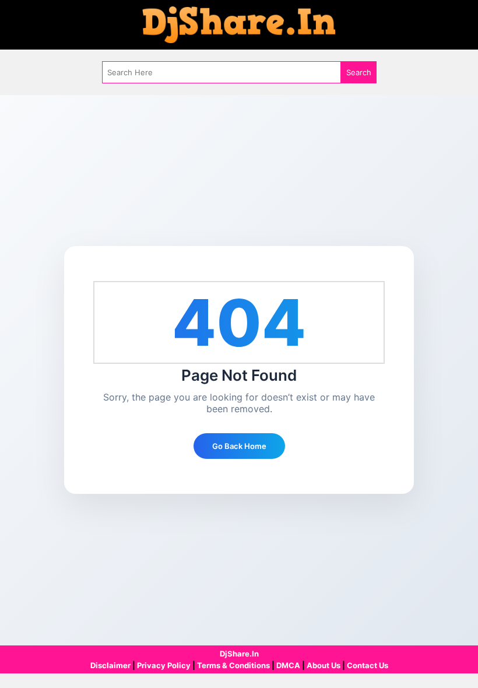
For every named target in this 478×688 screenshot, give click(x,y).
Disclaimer (110, 665)
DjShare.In (239, 653)
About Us (323, 665)
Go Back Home (239, 446)
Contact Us (367, 665)
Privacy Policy (164, 665)
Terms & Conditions (233, 665)
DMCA (288, 665)
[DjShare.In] (239, 24)
